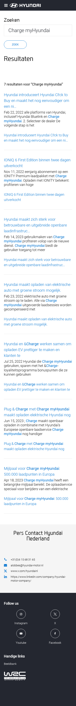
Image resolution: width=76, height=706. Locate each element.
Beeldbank (10, 663)
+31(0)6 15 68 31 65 (23, 559)
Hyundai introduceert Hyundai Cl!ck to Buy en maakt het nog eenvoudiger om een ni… (36, 100)
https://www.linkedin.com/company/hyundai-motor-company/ (38, 578)
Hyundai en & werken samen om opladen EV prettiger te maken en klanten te (37, 350)
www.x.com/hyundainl (24, 571)
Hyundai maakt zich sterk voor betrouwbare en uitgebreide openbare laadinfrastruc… (35, 225)
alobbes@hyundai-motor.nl (27, 565)
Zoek (15, 44)
